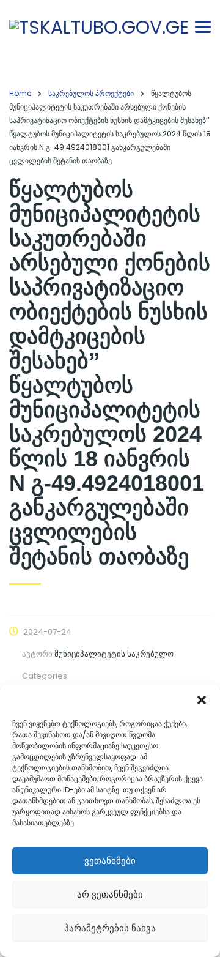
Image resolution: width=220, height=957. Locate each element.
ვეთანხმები (110, 860)
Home (20, 93)
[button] (202, 700)
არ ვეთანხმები (110, 894)
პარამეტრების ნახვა (110, 928)
